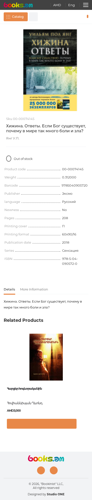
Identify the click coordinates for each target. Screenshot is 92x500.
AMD (57, 5)
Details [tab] (9, 289)
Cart (86, 17)
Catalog (18, 17)
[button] (83, 426)
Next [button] (86, 369)
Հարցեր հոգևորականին (24, 388)
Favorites (79, 17)
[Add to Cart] (42, 424)
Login (72, 17)
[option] (46, 70)
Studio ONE (56, 494)
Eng (71, 5)
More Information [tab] (34, 289)
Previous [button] (6, 369)
